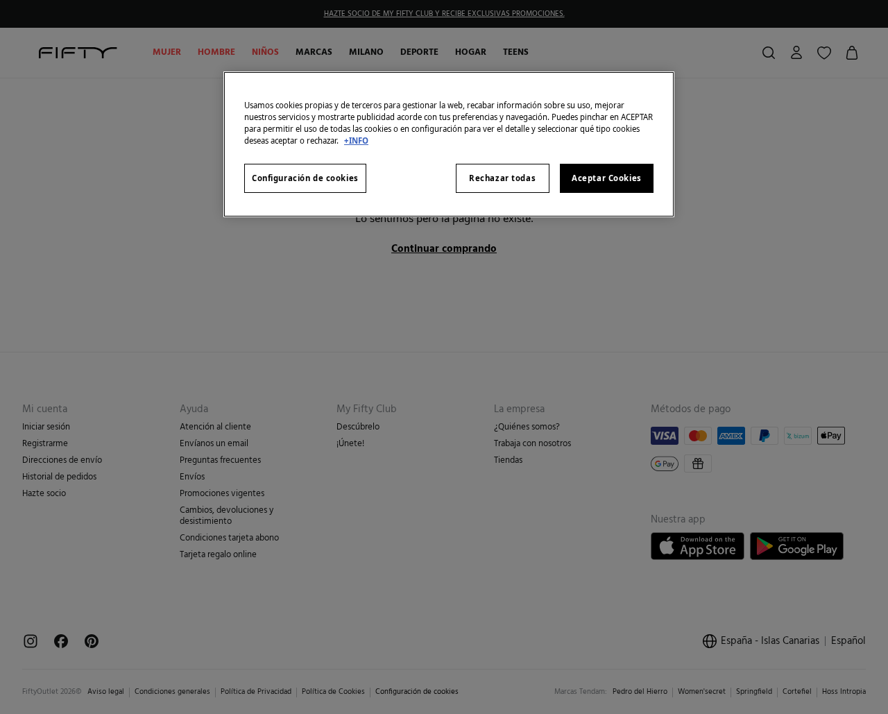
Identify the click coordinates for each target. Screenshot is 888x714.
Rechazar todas (502, 178)
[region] (448, 144)
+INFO (356, 140)
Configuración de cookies (305, 178)
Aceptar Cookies (607, 178)
